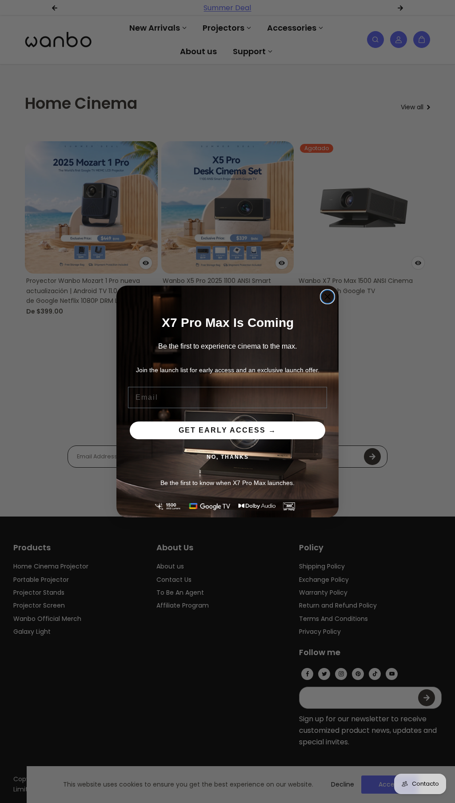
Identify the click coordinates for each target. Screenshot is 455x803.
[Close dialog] (327, 296)
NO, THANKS (228, 457)
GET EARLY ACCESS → (227, 430)
